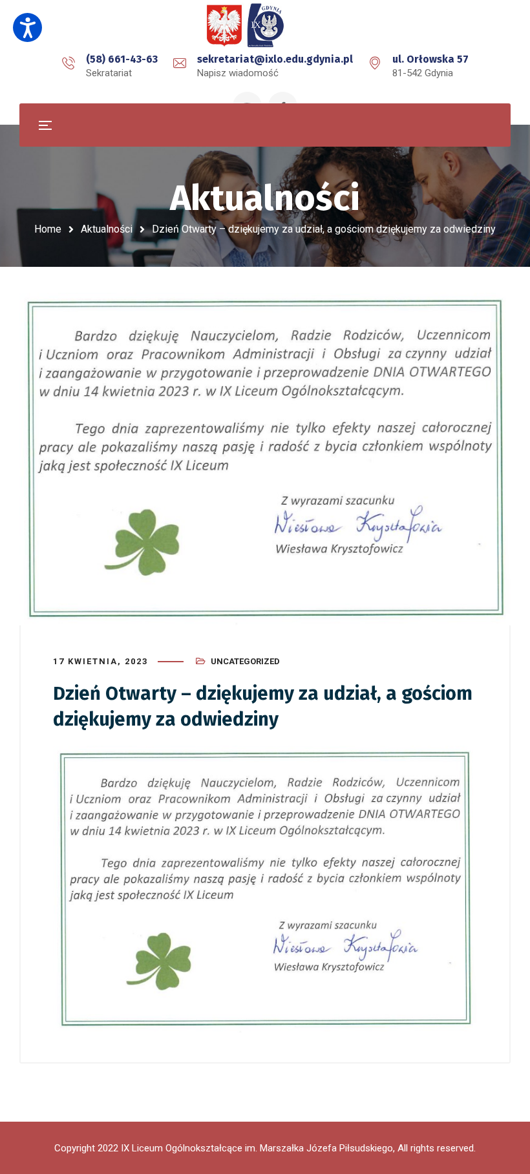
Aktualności (106, 229)
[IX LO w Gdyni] (265, 26)
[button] (27, 27)
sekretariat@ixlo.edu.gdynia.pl (275, 59)
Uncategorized (245, 661)
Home (47, 229)
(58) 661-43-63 (122, 59)
